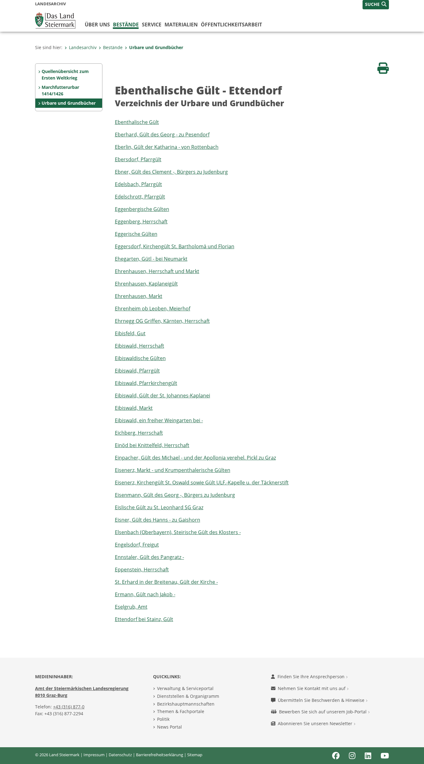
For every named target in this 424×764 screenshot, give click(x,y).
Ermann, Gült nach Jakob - (145, 594)
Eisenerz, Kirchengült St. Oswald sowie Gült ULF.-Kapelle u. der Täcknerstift (202, 482)
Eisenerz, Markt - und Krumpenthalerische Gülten (172, 470)
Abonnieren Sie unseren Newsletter (316, 723)
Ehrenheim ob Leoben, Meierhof (152, 308)
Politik (163, 719)
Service (151, 24)
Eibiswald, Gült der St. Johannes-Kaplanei (162, 395)
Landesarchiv (83, 47)
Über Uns (97, 24)
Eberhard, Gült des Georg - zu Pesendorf (162, 134)
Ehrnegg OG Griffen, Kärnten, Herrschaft (162, 321)
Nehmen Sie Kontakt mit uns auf (312, 688)
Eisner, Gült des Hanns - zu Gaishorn (157, 519)
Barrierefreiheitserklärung (159, 754)
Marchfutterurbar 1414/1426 (60, 90)
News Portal (169, 727)
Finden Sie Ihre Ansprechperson (311, 676)
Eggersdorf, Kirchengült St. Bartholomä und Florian (174, 246)
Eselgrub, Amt (131, 606)
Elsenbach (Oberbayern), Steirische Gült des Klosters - (178, 532)
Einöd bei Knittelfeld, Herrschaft (152, 445)
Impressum (94, 754)
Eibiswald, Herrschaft (139, 345)
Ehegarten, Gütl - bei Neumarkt (151, 258)
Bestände (126, 24)
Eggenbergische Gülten (142, 209)
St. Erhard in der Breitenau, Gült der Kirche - (166, 582)
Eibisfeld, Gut (130, 333)
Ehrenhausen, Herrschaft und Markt (157, 271)
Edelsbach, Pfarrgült (138, 184)
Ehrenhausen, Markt (138, 296)
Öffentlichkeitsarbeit (231, 24)
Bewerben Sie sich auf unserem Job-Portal (323, 712)
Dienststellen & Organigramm (188, 696)
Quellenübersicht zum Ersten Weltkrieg (65, 74)
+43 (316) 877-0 (68, 707)
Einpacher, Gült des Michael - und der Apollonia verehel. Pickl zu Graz (195, 457)
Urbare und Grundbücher (156, 47)
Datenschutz (120, 754)
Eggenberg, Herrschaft (141, 221)
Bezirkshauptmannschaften (185, 704)
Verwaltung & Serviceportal (185, 688)
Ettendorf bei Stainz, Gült (144, 619)
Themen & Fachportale (180, 711)
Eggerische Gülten (136, 234)
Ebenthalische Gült (137, 122)
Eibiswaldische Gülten (140, 358)
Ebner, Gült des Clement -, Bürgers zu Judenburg (171, 171)
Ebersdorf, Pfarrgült (138, 159)
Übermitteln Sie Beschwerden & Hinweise (322, 700)
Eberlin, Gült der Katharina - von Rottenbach (167, 147)
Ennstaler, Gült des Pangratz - (149, 557)
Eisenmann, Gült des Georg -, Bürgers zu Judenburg (175, 495)
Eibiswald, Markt (134, 408)
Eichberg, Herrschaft (139, 432)
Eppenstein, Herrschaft (142, 569)
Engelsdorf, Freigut (137, 544)
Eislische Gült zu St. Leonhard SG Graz (159, 507)
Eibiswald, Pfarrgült (137, 370)
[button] (375, 4)
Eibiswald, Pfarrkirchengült (146, 383)
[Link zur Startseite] (55, 19)
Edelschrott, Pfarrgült (140, 196)
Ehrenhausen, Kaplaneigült (146, 283)
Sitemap (194, 754)
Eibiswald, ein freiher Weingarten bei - (159, 420)
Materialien (181, 24)
